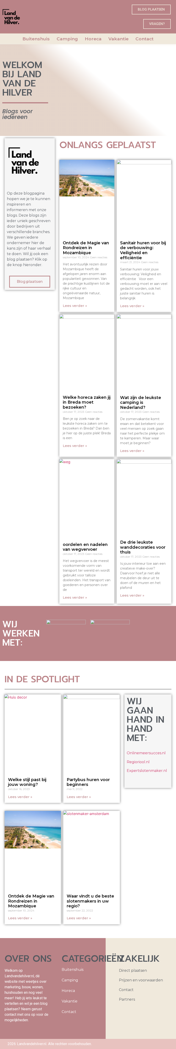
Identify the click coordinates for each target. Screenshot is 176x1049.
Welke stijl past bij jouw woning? (27, 782)
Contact (144, 38)
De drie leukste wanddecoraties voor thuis (142, 547)
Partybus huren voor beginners (88, 782)
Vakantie (118, 38)
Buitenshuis (36, 38)
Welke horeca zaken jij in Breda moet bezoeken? (86, 402)
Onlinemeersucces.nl (146, 753)
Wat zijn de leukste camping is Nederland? (140, 402)
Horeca (93, 38)
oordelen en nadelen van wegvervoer (85, 547)
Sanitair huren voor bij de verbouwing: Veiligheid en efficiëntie (143, 250)
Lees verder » (75, 305)
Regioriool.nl (138, 762)
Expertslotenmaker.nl (147, 770)
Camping (67, 38)
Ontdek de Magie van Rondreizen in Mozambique (86, 247)
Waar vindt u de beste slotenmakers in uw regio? (90, 901)
